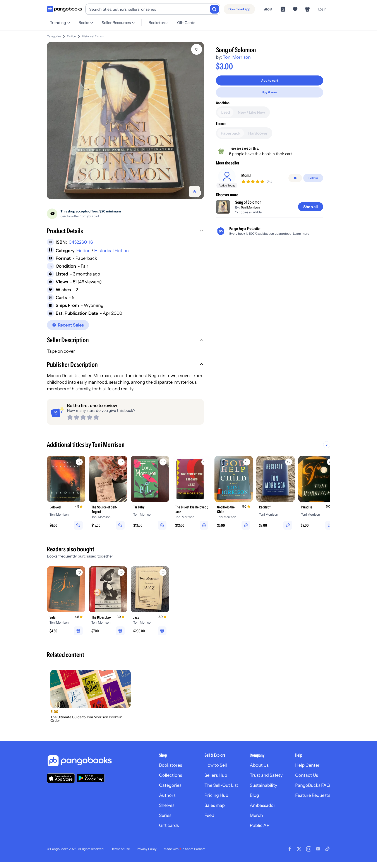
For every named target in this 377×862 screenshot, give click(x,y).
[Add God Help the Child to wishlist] (246, 461)
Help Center (307, 765)
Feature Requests (312, 795)
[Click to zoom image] (125, 120)
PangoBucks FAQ (312, 785)
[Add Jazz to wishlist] (162, 572)
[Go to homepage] (64, 9)
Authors (167, 795)
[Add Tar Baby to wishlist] (162, 461)
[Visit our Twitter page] (299, 849)
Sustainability (263, 785)
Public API (260, 825)
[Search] (214, 9)
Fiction (71, 36)
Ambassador (262, 805)
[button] (125, 231)
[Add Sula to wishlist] (79, 572)
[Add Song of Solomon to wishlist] (196, 49)
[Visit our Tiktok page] (327, 849)
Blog (254, 795)
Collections (170, 775)
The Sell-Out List (221, 785)
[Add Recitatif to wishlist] (288, 461)
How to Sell (215, 765)
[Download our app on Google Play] (91, 778)
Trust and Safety (266, 775)
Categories (54, 36)
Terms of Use (120, 849)
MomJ (246, 175)
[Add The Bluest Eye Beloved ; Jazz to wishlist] (204, 461)
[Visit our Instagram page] (308, 849)
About (268, 9)
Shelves (166, 805)
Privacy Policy (147, 849)
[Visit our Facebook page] (289, 849)
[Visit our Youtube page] (318, 849)
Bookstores (158, 22)
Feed (209, 815)
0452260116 (81, 242)
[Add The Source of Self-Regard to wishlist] (121, 461)
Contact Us (306, 775)
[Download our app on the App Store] (61, 778)
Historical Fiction (93, 36)
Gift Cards (186, 22)
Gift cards (169, 825)
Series (165, 815)
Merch (256, 815)
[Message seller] (295, 178)
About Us (259, 765)
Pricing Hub (216, 795)
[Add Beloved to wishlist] (79, 461)
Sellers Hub (215, 775)
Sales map (214, 805)
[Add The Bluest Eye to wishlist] (121, 572)
